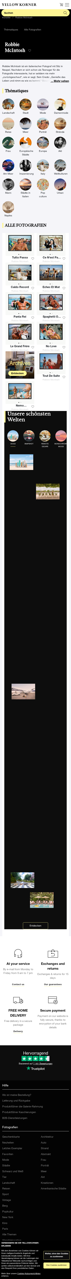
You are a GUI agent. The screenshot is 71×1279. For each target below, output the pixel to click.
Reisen (6, 1189)
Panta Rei (20, 317)
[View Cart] (61, 4)
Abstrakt (46, 1154)
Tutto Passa (20, 258)
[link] (19, 5)
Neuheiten (8, 1143)
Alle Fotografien (32, 30)
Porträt (45, 1165)
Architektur (47, 1137)
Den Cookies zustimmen (56, 1265)
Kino (4, 1223)
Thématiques (11, 30)
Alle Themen (9, 1234)
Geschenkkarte (11, 1137)
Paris (5, 1229)
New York (7, 1217)
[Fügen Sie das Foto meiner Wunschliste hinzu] (32, 258)
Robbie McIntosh (23, 18)
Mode (5, 1160)
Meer (44, 1171)
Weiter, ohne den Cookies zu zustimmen (56, 1255)
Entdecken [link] (35, 926)
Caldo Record (20, 287)
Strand (45, 1148)
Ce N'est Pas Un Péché (51, 258)
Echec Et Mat (51, 287)
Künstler (6, 18)
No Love (51, 346)
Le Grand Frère (19, 346)
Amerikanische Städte (53, 1189)
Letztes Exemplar (12, 1148)
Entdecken (17, 373)
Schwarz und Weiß (12, 1171)
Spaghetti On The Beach (51, 317)
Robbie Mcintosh (19, 262)
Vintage (6, 1200)
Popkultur (7, 1212)
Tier (4, 1177)
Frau (43, 1160)
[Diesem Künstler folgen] (29, 50)
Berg (5, 1206)
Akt (43, 1177)
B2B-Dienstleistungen (14, 1118)
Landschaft (8, 1183)
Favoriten (7, 1154)
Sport (5, 1194)
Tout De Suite (51, 376)
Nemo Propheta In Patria (19, 406)
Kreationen (47, 1183)
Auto (43, 1143)
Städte (6, 1165)
